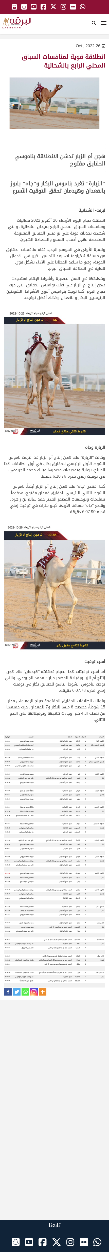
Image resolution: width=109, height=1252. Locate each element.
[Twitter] (17, 992)
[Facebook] (8, 992)
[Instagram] (34, 992)
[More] (42, 992)
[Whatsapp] (25, 992)
